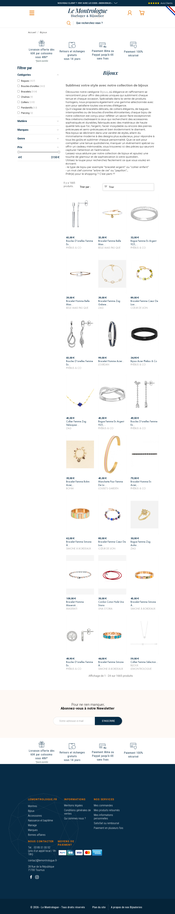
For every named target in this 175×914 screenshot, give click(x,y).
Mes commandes (103, 805)
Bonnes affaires (36, 834)
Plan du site (99, 907)
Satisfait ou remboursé (106, 823)
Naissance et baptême (40, 820)
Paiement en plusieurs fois (108, 828)
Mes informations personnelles (103, 816)
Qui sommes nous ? (75, 818)
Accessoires (35, 815)
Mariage (32, 825)
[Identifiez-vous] (129, 13)
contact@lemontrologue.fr (42, 860)
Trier (111, 187)
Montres (32, 806)
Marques (33, 830)
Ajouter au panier (80, 243)
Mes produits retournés (107, 810)
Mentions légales (73, 805)
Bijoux (31, 811)
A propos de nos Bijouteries (126, 907)
